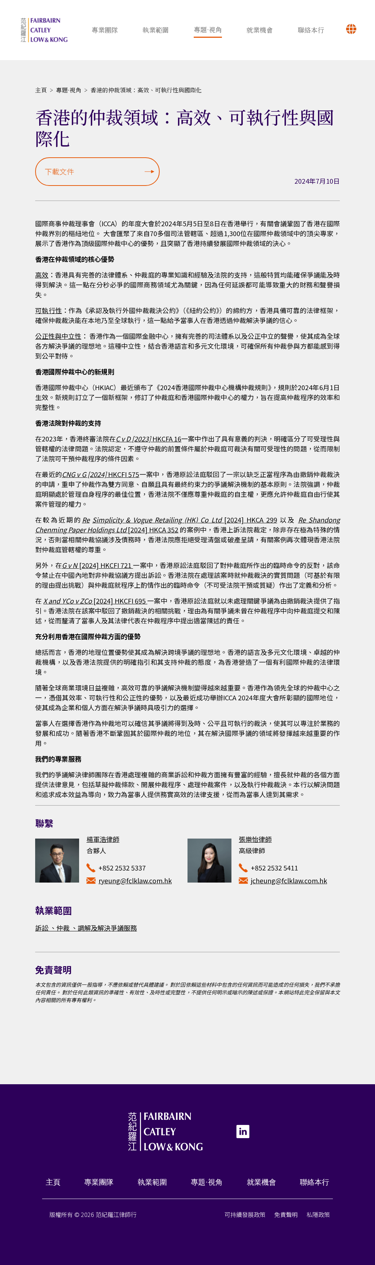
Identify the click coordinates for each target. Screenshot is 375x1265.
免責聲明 (286, 1214)
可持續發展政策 (245, 1214)
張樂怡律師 (255, 839)
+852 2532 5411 (274, 867)
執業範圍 (155, 29)
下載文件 (59, 171)
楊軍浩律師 (102, 839)
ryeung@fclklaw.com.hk (135, 880)
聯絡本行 (311, 29)
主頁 (41, 90)
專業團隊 (105, 29)
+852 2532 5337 (122, 867)
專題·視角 (208, 29)
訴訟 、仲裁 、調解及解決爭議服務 (86, 927)
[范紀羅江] (44, 30)
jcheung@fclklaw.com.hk (289, 880)
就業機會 (259, 29)
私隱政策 (318, 1214)
